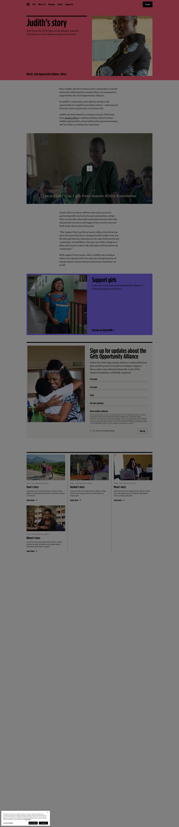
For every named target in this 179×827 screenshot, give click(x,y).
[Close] (47, 812)
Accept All (43, 823)
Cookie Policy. (27, 819)
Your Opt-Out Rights (8, 822)
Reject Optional (33, 823)
